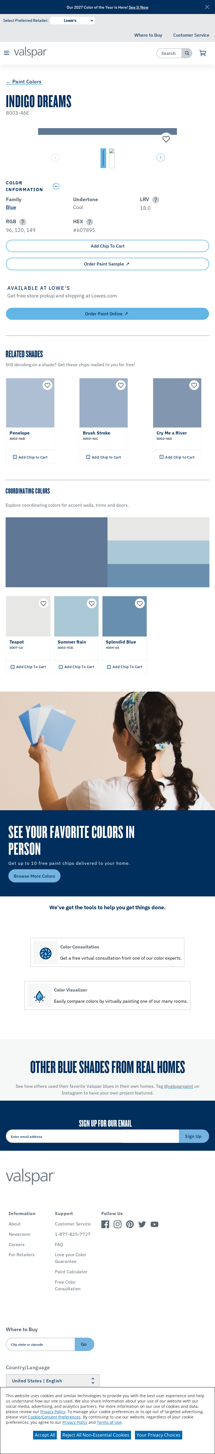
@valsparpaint (178, 1086)
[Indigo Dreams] (165, 140)
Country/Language (28, 1367)
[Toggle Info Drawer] (129, 186)
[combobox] (169, 53)
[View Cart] (203, 53)
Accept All (45, 1435)
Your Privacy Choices (159, 1435)
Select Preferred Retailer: (25, 20)
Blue (11, 207)
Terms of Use (109, 1422)
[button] (6, 53)
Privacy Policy (52, 1411)
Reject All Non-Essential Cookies (95, 1435)
